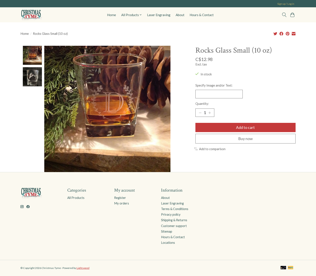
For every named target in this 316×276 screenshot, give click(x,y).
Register (120, 198)
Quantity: (202, 103)
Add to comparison (212, 149)
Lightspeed (83, 268)
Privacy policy (171, 214)
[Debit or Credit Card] (283, 268)
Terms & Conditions (174, 209)
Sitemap (166, 231)
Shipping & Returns (174, 220)
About (180, 15)
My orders (121, 203)
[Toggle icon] (284, 15)
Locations (168, 242)
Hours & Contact (202, 15)
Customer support (174, 226)
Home (111, 15)
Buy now (245, 138)
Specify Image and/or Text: (214, 85)
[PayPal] (290, 268)
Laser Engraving (158, 15)
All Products (75, 198)
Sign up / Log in (285, 3)
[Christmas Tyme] (31, 15)
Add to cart (245, 127)
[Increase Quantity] (210, 113)
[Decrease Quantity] (200, 113)
